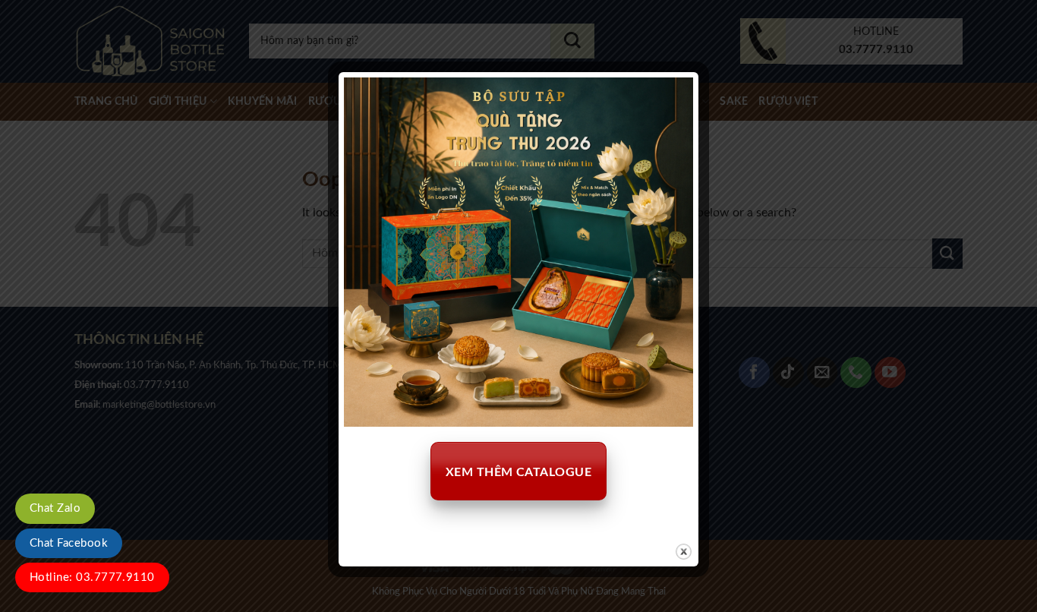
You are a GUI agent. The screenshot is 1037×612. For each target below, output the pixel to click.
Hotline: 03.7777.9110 (92, 577)
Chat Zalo (55, 508)
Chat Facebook (69, 543)
